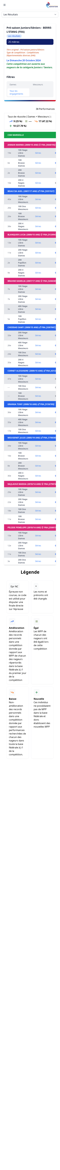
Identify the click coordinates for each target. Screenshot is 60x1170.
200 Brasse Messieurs (23, 465)
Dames (13, 84)
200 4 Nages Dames (21, 183)
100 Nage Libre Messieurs (23, 199)
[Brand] (52, 5)
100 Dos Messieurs (23, 208)
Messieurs (38, 84)
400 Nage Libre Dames (22, 309)
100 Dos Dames (22, 510)
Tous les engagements (16, 92)
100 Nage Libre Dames (22, 153)
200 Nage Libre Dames (22, 252)
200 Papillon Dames (22, 262)
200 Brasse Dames (21, 173)
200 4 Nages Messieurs (23, 226)
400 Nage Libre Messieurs (23, 345)
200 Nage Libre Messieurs (23, 335)
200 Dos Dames (22, 561)
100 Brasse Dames (21, 163)
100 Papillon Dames (22, 319)
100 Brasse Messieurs (23, 216)
